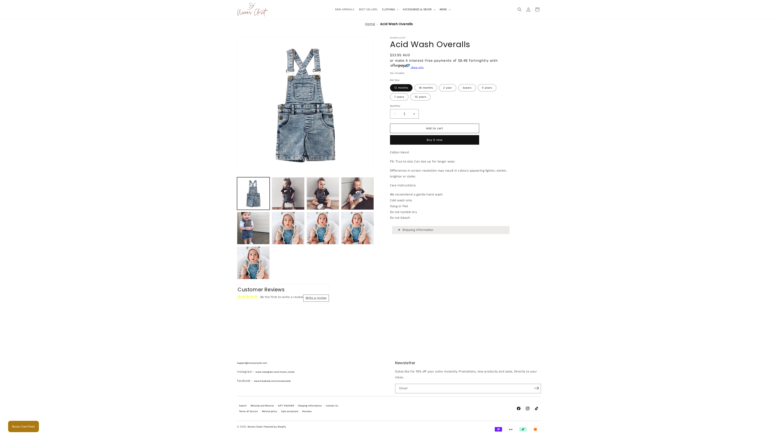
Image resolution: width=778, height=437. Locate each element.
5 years (487, 88)
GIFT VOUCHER (286, 405)
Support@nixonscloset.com (252, 363)
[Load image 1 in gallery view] (253, 193)
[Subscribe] (536, 388)
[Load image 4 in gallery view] (357, 193)
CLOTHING (388, 9)
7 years (399, 97)
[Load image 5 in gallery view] (253, 228)
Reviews (307, 411)
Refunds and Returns (262, 405)
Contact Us (332, 405)
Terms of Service (248, 411)
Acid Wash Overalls (396, 24)
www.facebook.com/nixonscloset (272, 381)
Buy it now (434, 140)
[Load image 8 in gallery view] (357, 228)
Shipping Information (418, 230)
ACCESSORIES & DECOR (417, 9)
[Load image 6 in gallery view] (288, 228)
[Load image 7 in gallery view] (323, 228)
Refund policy (269, 411)
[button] (390, 9)
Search (243, 405)
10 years (420, 97)
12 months (401, 88)
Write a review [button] (316, 298)
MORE (443, 9)
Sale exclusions (289, 411)
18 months (426, 88)
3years (467, 88)
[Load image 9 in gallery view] (253, 262)
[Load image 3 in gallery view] (323, 193)
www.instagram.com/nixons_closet (275, 372)
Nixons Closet (255, 427)
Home (370, 24)
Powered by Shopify (275, 427)
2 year (447, 88)
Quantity (395, 106)
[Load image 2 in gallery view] (288, 193)
